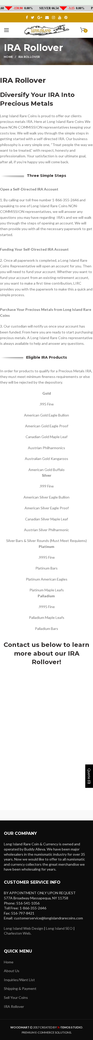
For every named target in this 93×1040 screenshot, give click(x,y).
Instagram (53, 17)
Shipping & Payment (20, 988)
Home (8, 56)
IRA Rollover (14, 1006)
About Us (11, 971)
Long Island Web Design (23, 928)
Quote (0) (89, 776)
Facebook (26, 17)
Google (40, 17)
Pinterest (66, 17)
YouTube (60, 17)
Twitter (32, 17)
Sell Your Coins (16, 997)
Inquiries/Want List (19, 980)
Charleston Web (17, 933)
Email (47, 17)
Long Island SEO (59, 928)
